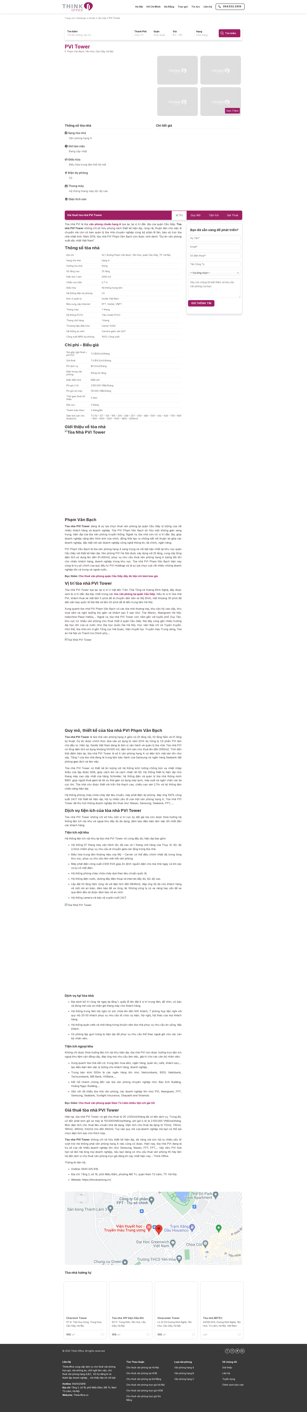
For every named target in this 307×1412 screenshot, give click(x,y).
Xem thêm (232, 110)
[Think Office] (77, 6)
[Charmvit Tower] (85, 1298)
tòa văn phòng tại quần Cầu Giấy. (135, 594)
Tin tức (195, 6)
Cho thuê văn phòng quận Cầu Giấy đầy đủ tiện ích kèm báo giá (118, 576)
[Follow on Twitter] (237, 1351)
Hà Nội (139, 6)
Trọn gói (183, 6)
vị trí (179, 215)
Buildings (81, 18)
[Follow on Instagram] (232, 1351)
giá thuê (232, 215)
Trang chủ (70, 18)
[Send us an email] (242, 1351)
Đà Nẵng (169, 6)
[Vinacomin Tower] (176, 1298)
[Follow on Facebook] (227, 1351)
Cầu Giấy (102, 18)
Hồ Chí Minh (153, 6)
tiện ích (214, 215)
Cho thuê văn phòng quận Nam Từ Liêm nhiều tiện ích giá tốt (117, 1103)
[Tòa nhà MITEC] (222, 1298)
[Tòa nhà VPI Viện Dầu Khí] (130, 1298)
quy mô (196, 215)
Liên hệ (208, 6)
